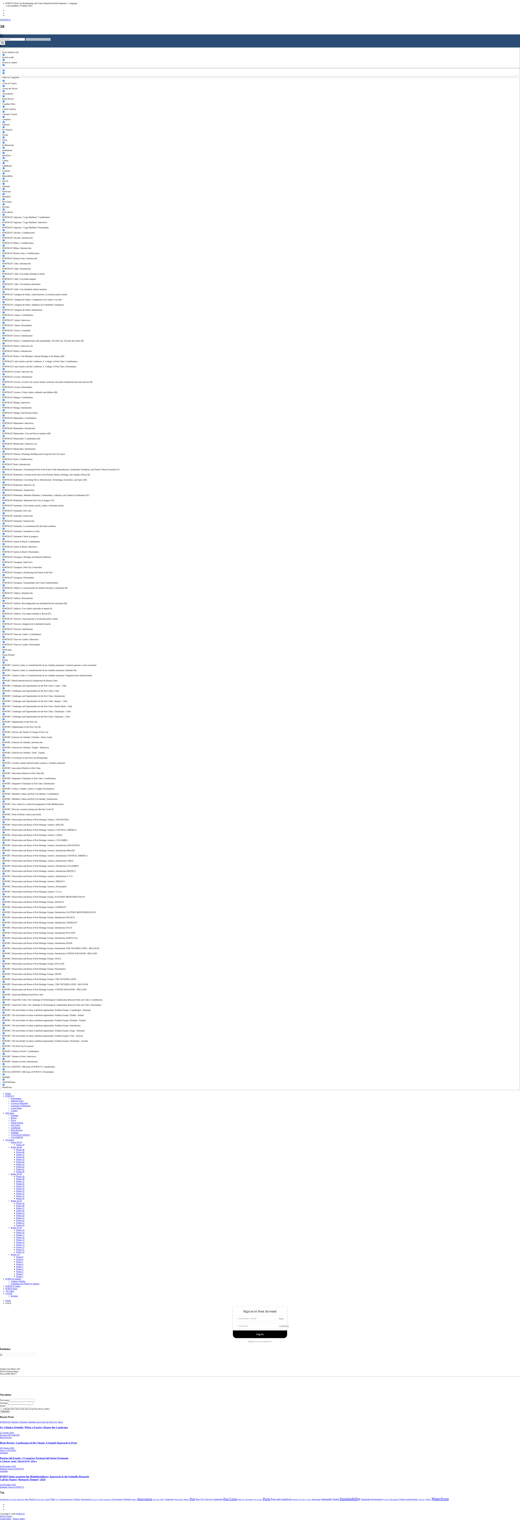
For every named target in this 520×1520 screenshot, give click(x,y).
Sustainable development (371, 1499)
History (134, 1499)
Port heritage (249, 1499)
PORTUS (9, 1096)
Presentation (16, 1098)
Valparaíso (421, 1499)
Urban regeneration (408, 1499)
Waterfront (440, 1499)
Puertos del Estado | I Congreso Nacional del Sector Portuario (34, 1459)
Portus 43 (20, 1164)
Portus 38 (20, 1179)
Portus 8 (19, 1259)
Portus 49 (20, 1150)
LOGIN (8, 1293)
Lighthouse (15, 1128)
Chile (52, 1499)
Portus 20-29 (16, 1201)
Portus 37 (20, 1181)
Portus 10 (20, 1252)
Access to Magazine (19, 1103)
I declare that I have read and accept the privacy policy (26, 1409)
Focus (13, 1120)
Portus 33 (20, 1191)
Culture (76, 1499)
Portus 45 (20, 1159)
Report (14, 1118)
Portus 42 (20, 1167)
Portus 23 (20, 1218)
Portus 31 (20, 1196)
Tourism (385, 1499)
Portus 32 (20, 1193)
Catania (47, 1499)
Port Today (15, 1125)
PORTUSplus (11, 1289)
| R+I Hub (9, 1291)
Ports (266, 1499)
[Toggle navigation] (1, 33)
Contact (14, 1110)
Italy (162, 1499)
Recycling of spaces (305, 1499)
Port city (241, 1499)
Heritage (127, 1499)
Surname (4, 1403)
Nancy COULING (8, 1450)
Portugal (295, 1499)
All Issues (9, 1140)
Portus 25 (20, 1213)
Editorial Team (17, 1101)
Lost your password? (264, 1341)
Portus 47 (20, 1154)
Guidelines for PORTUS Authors (25, 1284)
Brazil (32, 1499)
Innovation (144, 1499)
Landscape (169, 1499)
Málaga (186, 1499)
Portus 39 (20, 1176)
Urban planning (394, 1499)
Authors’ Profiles (18, 1281)
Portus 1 (19, 1276)
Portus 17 (20, 1235)
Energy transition (105, 1499)
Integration (156, 1499)
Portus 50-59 (16, 1142)
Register (14, 1296)
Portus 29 (20, 1203)
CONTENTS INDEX (20, 1135)
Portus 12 (20, 1247)
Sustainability (349, 1499)
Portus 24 (20, 1215)
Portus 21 (20, 1223)
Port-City (200, 1499)
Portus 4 (19, 1269)
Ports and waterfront (281, 1499)
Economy (95, 1499)
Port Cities (230, 1499)
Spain (336, 1499)
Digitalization (86, 1499)
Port (192, 1499)
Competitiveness (66, 1499)
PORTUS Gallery (13, 1286)
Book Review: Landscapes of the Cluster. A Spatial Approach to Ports (38, 1442)
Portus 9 (19, 1257)
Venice (428, 1499)
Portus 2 (19, 1274)
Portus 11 (20, 1249)
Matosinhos (178, 1499)
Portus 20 (20, 1225)
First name (4, 1400)
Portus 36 (20, 1184)
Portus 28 (20, 1206)
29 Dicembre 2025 (8, 1466)
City (57, 1499)
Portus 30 (20, 1198)
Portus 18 (20, 1232)
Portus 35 (20, 1186)
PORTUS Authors (13, 1279)
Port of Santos (258, 1499)
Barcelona (20, 1499)
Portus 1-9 (15, 1254)
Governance (117, 1499)
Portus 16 (20, 1237)
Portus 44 (20, 1162)
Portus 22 (20, 1220)
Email (2, 1406)
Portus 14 (20, 1242)
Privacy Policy (6, 1516)
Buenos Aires (40, 1499)
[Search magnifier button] (2, 43)
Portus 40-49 (16, 1147)
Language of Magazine (21, 1106)
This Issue (9, 1113)
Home (8, 1093)
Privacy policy (19, 1519)
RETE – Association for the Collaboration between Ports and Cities (29, 1364)
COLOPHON (17, 1137)
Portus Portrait (17, 1123)
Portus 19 (20, 1230)
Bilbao (27, 1499)
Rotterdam (316, 1499)
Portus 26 (20, 1210)
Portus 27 (20, 1208)
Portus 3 (19, 1271)
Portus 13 (20, 1245)
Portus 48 (20, 1152)
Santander (326, 1499)
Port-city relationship (214, 1499)
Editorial (14, 1115)
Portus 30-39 (16, 1174)
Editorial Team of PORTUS (12, 1469)
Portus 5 (19, 1267)
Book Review (17, 1130)
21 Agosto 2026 (7, 1433)
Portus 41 (20, 1169)
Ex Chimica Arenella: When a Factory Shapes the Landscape (34, 1427)
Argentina (13, 1499)
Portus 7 (19, 1262)
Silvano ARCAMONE (10, 1435)
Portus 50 (20, 1145)
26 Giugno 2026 (7, 1448)
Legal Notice (16, 1108)
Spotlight (15, 1132)
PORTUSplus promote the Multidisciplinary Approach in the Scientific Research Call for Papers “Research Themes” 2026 (44, 1478)
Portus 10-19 (16, 1228)
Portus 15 (20, 1240)
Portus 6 (19, 1264)
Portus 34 (20, 1189)
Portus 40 (20, 1171)
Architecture (4, 1499)
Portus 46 (20, 1157)
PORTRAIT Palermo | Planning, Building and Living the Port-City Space (31, 1422)
